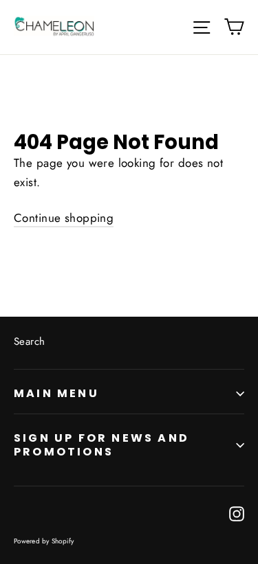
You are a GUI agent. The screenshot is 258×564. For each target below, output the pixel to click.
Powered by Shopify (44, 541)
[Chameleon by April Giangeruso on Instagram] (236, 513)
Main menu (56, 393)
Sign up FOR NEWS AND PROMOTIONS (101, 444)
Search (29, 341)
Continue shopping (64, 218)
